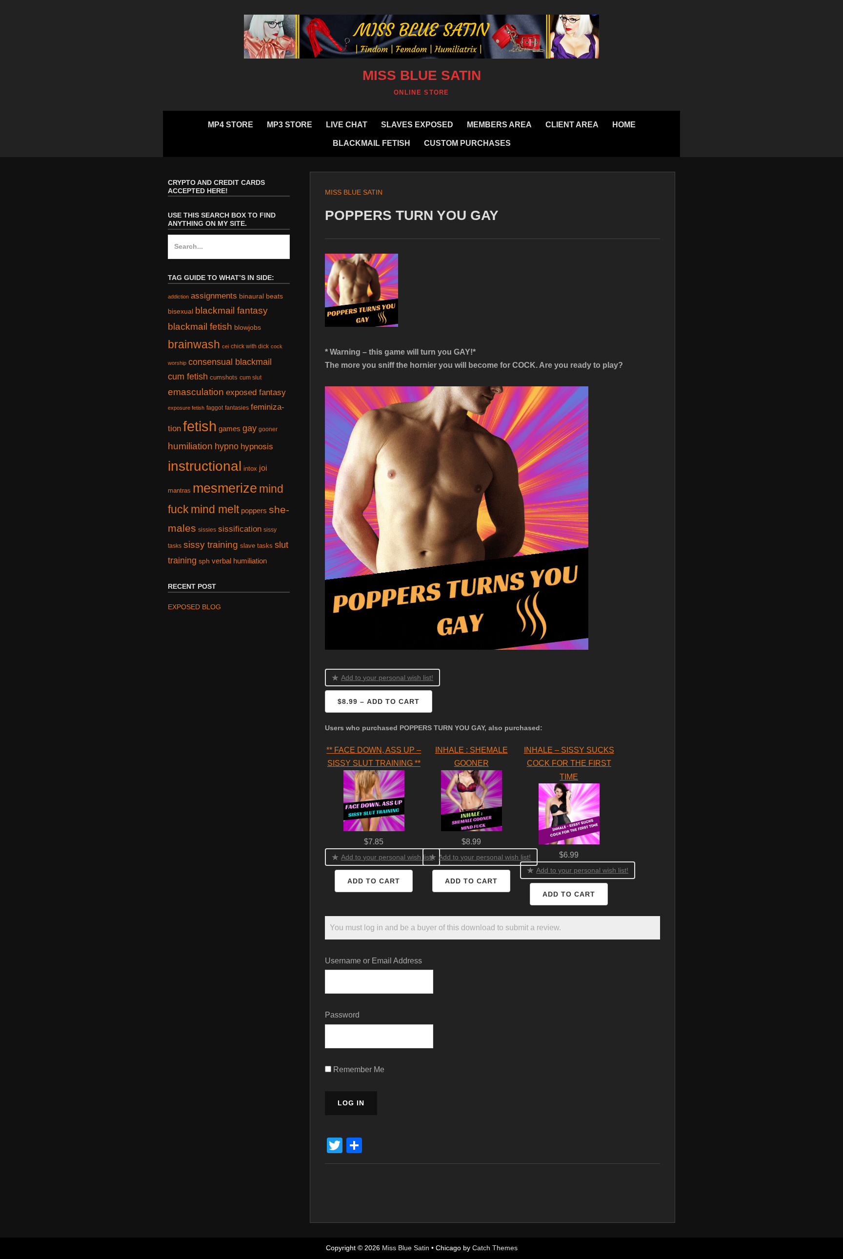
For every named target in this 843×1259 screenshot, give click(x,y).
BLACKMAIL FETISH (371, 143)
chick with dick (250, 346)
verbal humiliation (239, 561)
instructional (204, 466)
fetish (200, 426)
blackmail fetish (200, 326)
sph (204, 561)
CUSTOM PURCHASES (467, 143)
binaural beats (261, 296)
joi (263, 468)
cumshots (224, 377)
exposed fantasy (256, 392)
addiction (178, 297)
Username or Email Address (373, 961)
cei (225, 346)
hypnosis (257, 446)
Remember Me (357, 1069)
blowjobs (247, 327)
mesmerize (225, 488)
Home (624, 124)
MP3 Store (289, 124)
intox (250, 468)
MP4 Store (230, 124)
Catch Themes (495, 1248)
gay (249, 428)
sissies (207, 529)
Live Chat (346, 124)
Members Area (499, 124)
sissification (239, 529)
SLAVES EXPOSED (417, 124)
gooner (268, 429)
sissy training (210, 545)
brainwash (194, 344)
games (230, 428)
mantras (179, 490)
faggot (214, 407)
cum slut (250, 377)
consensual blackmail (230, 362)
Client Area (572, 124)
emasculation (196, 392)
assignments (214, 295)
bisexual (180, 311)
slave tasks (256, 545)
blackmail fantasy (231, 310)
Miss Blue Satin (421, 75)
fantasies (237, 407)
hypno (227, 446)
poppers (254, 511)
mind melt (215, 509)
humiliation (190, 446)
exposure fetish (186, 408)
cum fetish (188, 376)
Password (342, 1015)
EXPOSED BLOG (194, 607)
